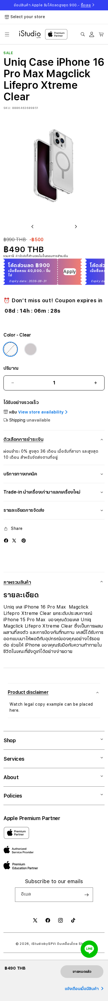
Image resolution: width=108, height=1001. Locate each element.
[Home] (30, 34)
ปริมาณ (10, 368)
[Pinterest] (23, 540)
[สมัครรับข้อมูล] (86, 894)
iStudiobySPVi (43, 944)
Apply (69, 271)
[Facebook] (6, 540)
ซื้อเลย (86, 5)
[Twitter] (14, 540)
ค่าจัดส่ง (21, 256)
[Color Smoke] (30, 349)
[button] (7, 34)
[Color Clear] (10, 349)
